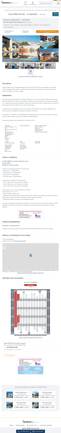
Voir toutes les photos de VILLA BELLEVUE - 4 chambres (30, 76)
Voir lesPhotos (30, 71)
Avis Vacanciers (9, 355)
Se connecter (32, 4)
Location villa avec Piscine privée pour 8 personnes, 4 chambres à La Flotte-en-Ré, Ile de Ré (30, 10)
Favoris (25, 4)
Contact (11, 425)
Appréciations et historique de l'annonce (47, 31)
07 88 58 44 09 (25, 431)
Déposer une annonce (46, 3)
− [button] (4, 248)
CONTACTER (39, 431)
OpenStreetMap (44, 270)
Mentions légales (20, 425)
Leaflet (39, 270)
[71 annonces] (23, 343)
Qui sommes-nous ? (32, 425)
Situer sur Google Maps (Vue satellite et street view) (30, 273)
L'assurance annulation (46, 425)
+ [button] (4, 245)
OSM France (55, 270)
